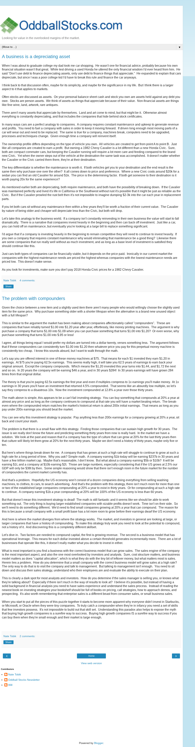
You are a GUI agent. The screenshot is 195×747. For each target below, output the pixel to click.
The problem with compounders (33, 298)
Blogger (98, 743)
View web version (91, 663)
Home (91, 656)
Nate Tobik (14, 674)
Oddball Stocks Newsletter (24, 679)
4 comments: (27, 280)
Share (8, 286)
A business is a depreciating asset (36, 56)
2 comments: (27, 636)
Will (10, 684)
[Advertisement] (91, 10)
